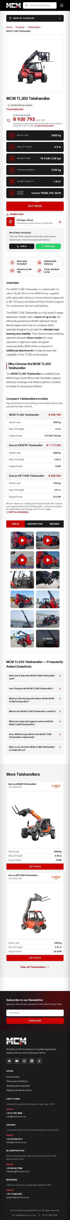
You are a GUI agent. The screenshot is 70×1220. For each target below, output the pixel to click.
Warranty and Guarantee (18, 1086)
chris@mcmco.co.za (16, 1142)
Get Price (35, 866)
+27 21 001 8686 (14, 1113)
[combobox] (40, 5)
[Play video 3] (22, 560)
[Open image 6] (47, 580)
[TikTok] (39, 1061)
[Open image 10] (47, 619)
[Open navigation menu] (62, 5)
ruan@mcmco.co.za (16, 1116)
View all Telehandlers (33, 967)
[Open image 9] (22, 619)
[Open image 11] (22, 638)
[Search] (26, 5)
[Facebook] (9, 1061)
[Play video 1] (22, 540)
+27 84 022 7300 (14, 1168)
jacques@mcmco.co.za (17, 1197)
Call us (23, 246)
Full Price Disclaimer (45, 126)
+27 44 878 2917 (14, 1139)
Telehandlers (34, 27)
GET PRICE (35, 206)
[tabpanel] (35, 590)
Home (9, 27)
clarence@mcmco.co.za (18, 1171)
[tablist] (35, 524)
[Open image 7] (22, 599)
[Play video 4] (47, 560)
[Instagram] (24, 1061)
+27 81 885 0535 (49, 1215)
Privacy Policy (12, 1077)
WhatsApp (50, 246)
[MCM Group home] (13, 5)
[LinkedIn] (32, 1061)
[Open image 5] (22, 580)
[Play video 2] (47, 540)
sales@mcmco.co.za (25, 1215)
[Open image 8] (47, 599)
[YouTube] (17, 1061)
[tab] (15, 524)
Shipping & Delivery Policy (19, 1090)
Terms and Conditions (17, 1081)
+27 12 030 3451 (14, 1194)
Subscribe (35, 1020)
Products (20, 27)
